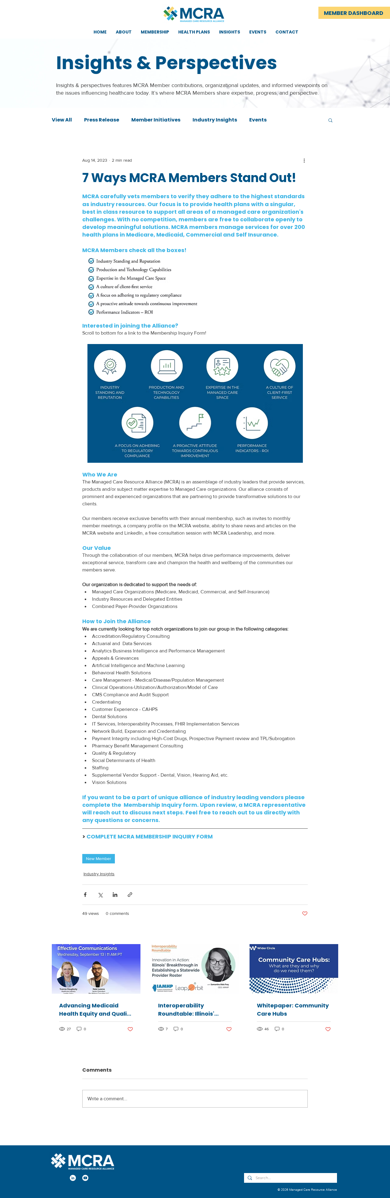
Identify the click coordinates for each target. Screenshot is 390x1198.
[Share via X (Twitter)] (100, 895)
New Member (98, 858)
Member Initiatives (155, 120)
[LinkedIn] (73, 1178)
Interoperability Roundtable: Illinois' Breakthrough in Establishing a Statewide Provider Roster (194, 1010)
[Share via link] (130, 895)
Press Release (101, 120)
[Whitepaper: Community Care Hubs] (294, 969)
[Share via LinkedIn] (115, 895)
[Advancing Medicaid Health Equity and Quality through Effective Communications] (96, 969)
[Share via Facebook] (85, 895)
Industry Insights (215, 120)
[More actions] (304, 160)
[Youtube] (85, 1178)
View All (62, 120)
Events (258, 120)
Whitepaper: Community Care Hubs (293, 1009)
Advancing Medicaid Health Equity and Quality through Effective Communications (96, 1010)
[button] (330, 120)
